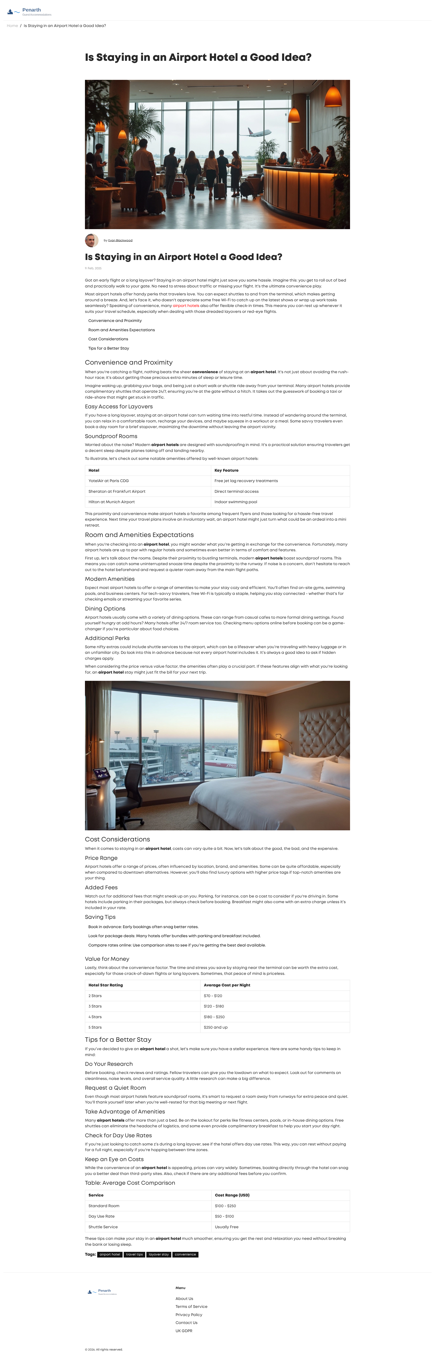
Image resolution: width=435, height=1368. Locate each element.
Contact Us (187, 1329)
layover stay (159, 1261)
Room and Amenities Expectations (121, 337)
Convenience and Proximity (115, 327)
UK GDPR (184, 1338)
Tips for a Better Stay (108, 355)
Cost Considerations (108, 346)
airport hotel (110, 1261)
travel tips (134, 1261)
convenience (185, 1261)
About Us (184, 1305)
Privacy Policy (189, 1322)
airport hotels (186, 312)
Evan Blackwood (120, 247)
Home (9, 32)
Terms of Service (192, 1313)
